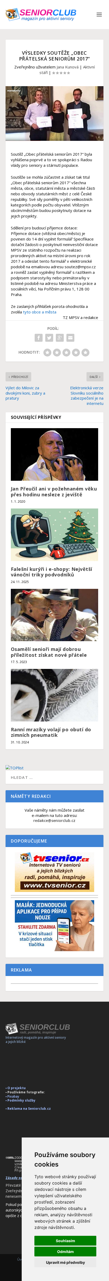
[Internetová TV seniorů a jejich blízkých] (54, 890)
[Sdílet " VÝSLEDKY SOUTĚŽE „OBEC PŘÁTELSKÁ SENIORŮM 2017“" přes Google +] (59, 337)
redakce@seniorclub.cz (54, 820)
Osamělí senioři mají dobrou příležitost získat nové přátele (49, 652)
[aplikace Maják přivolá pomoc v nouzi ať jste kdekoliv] (54, 949)
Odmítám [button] (65, 1251)
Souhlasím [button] (65, 1240)
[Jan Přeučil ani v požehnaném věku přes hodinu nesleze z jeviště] (54, 454)
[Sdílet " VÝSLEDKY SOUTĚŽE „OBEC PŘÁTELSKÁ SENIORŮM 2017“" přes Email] (70, 337)
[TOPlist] (55, 768)
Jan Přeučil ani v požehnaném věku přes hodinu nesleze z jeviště (54, 491)
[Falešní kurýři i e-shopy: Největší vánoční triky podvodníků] (54, 534)
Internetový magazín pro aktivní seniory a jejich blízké (36, 1039)
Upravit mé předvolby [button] (65, 1262)
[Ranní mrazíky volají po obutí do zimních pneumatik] (54, 695)
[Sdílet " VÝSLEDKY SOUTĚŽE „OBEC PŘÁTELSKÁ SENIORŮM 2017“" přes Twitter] (49, 337)
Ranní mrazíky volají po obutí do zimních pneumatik (51, 732)
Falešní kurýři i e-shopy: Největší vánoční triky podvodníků (51, 572)
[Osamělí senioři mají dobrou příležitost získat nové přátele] (54, 615)
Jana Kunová (68, 67)
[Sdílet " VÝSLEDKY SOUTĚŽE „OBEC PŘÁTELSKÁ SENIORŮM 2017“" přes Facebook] (38, 337)
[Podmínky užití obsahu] (10, 1157)
